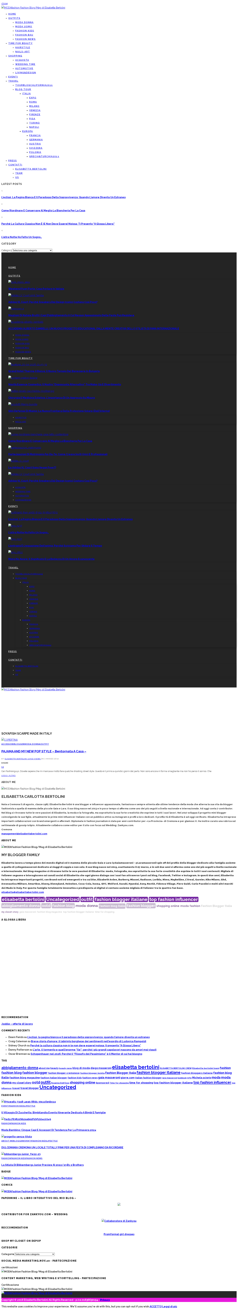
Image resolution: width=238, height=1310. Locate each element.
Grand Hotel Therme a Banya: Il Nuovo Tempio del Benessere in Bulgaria (54, 371)
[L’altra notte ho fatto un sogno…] (15, 525)
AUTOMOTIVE (24, 68)
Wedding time (25, 64)
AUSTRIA (35, 144)
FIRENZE (34, 114)
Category (6, 250)
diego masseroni (101, 1068)
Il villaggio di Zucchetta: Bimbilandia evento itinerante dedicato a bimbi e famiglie (53, 1112)
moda (184, 906)
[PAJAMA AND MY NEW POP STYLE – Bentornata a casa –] (9, 739)
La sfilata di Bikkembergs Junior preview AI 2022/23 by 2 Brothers (42, 1165)
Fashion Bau (24, 35)
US (17, 177)
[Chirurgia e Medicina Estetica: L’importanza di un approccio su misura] (31, 391)
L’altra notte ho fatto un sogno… (21, 237)
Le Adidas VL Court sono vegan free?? (32, 467)
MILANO (34, 106)
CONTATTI (15, 165)
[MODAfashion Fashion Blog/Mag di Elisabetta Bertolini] (33, 7)
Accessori (7, 744)
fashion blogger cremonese (64, 1073)
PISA (32, 118)
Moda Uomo (23, 26)
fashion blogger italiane (121, 899)
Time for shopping (119, 1083)
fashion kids (75, 1077)
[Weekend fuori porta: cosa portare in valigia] (19, 282)
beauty (54, 1068)
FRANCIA (35, 135)
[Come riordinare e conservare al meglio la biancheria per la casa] (38, 434)
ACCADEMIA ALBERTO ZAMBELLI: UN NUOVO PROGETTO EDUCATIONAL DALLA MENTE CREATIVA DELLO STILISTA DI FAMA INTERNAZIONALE (93, 328)
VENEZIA (35, 110)
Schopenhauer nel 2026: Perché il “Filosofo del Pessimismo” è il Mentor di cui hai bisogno (86, 1054)
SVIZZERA (36, 148)
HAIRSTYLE (22, 47)
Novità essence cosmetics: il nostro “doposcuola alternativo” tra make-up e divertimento (64, 384)
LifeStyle (29, 1106)
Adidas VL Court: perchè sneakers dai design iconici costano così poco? (52, 302)
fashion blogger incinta (92, 1073)
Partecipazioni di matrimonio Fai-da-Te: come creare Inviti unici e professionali (58, 454)
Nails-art (22, 51)
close (4, 3)
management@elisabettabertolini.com (24, 833)
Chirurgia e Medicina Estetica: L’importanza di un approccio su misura (51, 397)
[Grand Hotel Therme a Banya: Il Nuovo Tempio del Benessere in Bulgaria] (27, 364)
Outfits (14, 18)
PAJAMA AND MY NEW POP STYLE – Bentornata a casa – (43, 751)
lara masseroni (169, 1078)
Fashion (6, 1123)
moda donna (87, 906)
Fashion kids (24, 31)
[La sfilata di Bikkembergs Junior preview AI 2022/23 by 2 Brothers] (20, 1154)
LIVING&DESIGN (25, 72)
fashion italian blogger (53, 1077)
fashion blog (63, 905)
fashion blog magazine (49, 912)
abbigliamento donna (21, 905)
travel (16, 1088)
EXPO (32, 98)
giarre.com (128, 1077)
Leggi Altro (8, 775)
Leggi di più (169, 1306)
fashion (195, 906)
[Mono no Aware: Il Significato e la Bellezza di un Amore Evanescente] (15, 552)
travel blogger (29, 1088)
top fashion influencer (173, 899)
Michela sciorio (201, 1077)
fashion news (90, 1077)
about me (44, 1068)
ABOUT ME (7, 1141)
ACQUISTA (22, 60)
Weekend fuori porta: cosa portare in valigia (36, 288)
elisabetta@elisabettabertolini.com (22, 892)
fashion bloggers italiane (197, 1073)
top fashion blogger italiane (78, 912)
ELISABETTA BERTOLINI (31, 169)
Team (19, 173)
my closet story (9, 912)
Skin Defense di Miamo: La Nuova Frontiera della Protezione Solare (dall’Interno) (59, 411)
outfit (87, 899)
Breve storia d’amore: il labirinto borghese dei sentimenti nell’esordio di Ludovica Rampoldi (88, 1041)
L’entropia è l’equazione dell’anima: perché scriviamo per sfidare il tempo (55, 545)
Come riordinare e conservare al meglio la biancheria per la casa (43, 210)
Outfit (44, 744)
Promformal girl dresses (119, 1234)
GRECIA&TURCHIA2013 (44, 156)
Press (12, 160)
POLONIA (35, 152)
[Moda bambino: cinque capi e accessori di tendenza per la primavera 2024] (26, 1119)
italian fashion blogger (148, 1077)
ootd (46, 905)
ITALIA (26, 93)
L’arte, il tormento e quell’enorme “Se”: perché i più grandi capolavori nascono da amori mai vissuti (94, 1049)
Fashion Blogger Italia (216, 906)
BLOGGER (19, 744)
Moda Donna (24, 22)
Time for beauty (20, 43)
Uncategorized (62, 899)
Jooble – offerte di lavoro (17, 1023)
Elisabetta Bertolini (16, 759)
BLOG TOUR (23, 89)
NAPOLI (34, 127)
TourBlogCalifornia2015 (34, 85)
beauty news (65, 1068)
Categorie (7, 1254)
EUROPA (27, 131)
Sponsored (102, 1082)
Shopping (15, 56)
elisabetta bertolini (23, 899)
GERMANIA (36, 139)
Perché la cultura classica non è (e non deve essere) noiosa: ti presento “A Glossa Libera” (58, 223)
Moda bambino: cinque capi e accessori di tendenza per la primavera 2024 (48, 1130)
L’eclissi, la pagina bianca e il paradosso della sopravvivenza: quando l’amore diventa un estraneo (63, 197)
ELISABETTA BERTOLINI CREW (176, 1068)
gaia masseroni (27, 912)
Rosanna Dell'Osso (60, 1083)
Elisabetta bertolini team (205, 1068)
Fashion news (25, 39)
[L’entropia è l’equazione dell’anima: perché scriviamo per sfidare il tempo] (15, 539)
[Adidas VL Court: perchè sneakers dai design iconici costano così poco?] (26, 295)
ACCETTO (156, 1306)
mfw (189, 1078)
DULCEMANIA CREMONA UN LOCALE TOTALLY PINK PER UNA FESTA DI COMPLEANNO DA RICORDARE (62, 1147)
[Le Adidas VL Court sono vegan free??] (18, 460)
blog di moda (81, 1067)
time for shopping (104, 912)
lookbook (182, 1078)
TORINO (34, 123)
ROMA (33, 102)
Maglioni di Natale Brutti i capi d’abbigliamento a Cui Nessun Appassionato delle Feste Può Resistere (71, 315)
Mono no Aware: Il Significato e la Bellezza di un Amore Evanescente (51, 559)
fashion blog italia (112, 906)
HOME (12, 14)
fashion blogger (141, 905)
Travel (13, 81)
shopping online (167, 906)
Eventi (13, 77)
